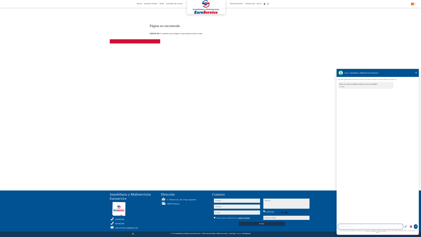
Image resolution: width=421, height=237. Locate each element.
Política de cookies (222, 233)
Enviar (261, 224)
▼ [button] (416, 73)
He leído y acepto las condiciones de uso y (233, 218)
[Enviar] (416, 226)
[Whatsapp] (268, 4)
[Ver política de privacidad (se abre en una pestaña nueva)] (396, 79)
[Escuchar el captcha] (286, 212)
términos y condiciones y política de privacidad (376, 230)
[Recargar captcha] (282, 212)
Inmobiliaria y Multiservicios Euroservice (188, 233)
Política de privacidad (209, 233)
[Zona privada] (264, 4)
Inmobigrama (246, 233)
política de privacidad (244, 218)
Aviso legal (232, 233)
